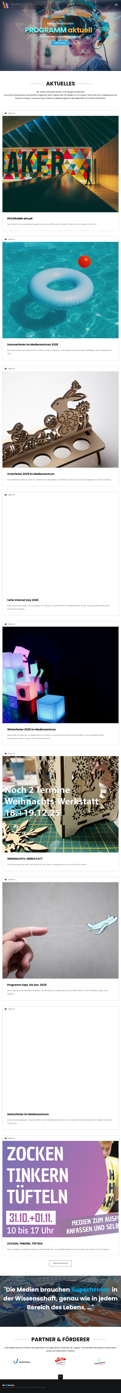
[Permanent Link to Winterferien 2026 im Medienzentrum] (60, 675)
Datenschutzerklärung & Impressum (15, 1387)
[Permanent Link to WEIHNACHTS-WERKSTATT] (60, 804)
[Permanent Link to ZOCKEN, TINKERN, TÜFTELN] (60, 1189)
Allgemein (11, 113)
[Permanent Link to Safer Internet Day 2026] (60, 545)
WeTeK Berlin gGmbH (38, 1387)
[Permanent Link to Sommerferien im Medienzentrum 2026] (60, 290)
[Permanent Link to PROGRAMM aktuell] (60, 164)
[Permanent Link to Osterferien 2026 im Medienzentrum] (60, 419)
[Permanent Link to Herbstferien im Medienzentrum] (60, 1059)
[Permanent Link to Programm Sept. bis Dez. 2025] (60, 930)
